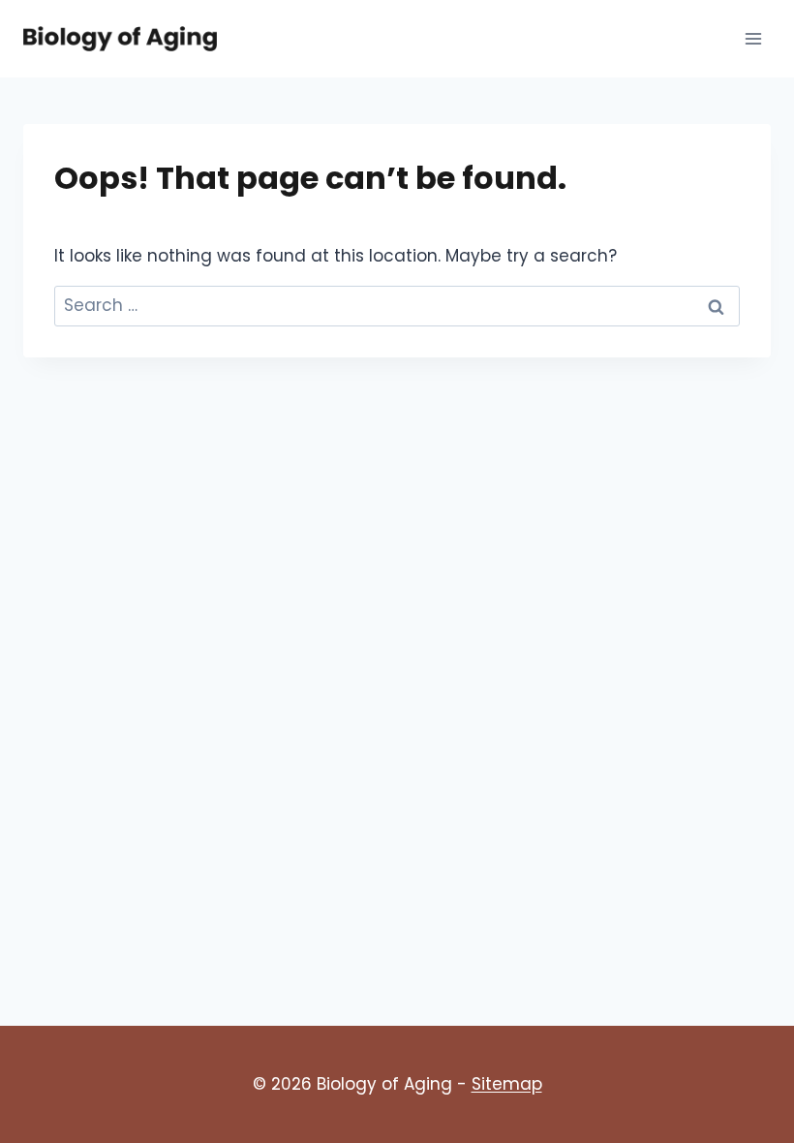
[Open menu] (753, 38)
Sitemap (507, 1084)
